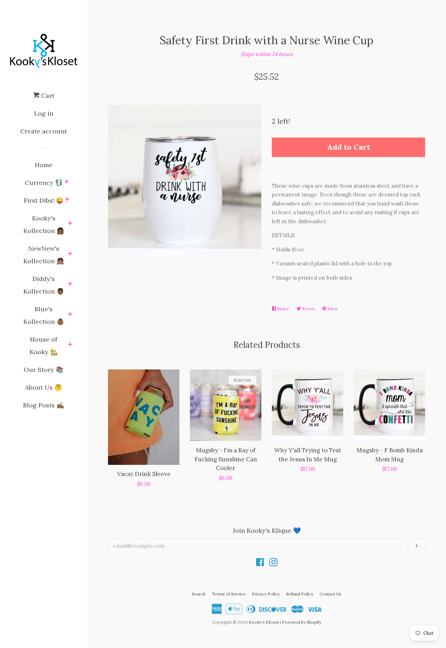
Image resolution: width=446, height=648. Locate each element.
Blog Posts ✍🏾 (43, 405)
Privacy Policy (266, 593)
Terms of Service (229, 593)
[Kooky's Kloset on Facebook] (260, 563)
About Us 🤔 (43, 387)
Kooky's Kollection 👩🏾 (43, 224)
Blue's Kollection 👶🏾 (43, 315)
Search (199, 593)
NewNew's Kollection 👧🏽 (43, 254)
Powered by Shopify (301, 622)
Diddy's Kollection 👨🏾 (43, 285)
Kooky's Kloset (264, 622)
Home (44, 165)
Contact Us (330, 593)
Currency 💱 (44, 183)
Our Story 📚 (43, 370)
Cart (46, 96)
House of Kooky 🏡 (44, 345)
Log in (43, 113)
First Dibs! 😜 (43, 200)
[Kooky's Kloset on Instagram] (273, 563)
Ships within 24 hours (266, 54)
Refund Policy (299, 593)
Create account (43, 131)
